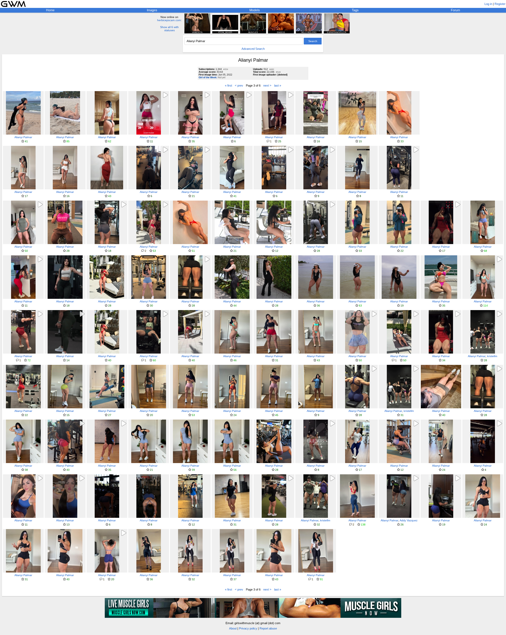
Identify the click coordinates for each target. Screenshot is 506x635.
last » (277, 85)
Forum (455, 10)
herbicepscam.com (169, 20)
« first (228, 85)
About (233, 628)
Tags (355, 10)
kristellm (492, 356)
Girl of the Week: (208, 77)
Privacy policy (248, 628)
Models (254, 10)
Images (152, 10)
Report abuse (268, 628)
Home (50, 10)
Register (500, 4)
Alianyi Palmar (23, 137)
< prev (239, 85)
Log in (488, 4)
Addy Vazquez (408, 520)
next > (267, 85)
